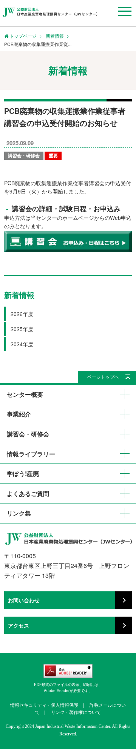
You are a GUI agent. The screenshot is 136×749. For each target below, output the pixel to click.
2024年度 (22, 344)
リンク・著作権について (76, 712)
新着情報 (55, 35)
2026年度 (22, 314)
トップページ (22, 35)
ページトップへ (103, 376)
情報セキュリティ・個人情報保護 (44, 704)
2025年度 (22, 329)
